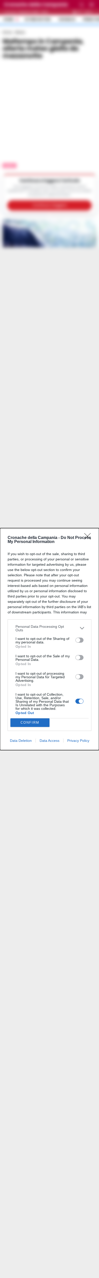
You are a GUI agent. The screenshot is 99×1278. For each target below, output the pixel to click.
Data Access (49, 741)
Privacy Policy (78, 741)
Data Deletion (21, 741)
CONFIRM (30, 722)
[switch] (79, 640)
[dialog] (49, 639)
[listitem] (49, 628)
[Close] (89, 538)
